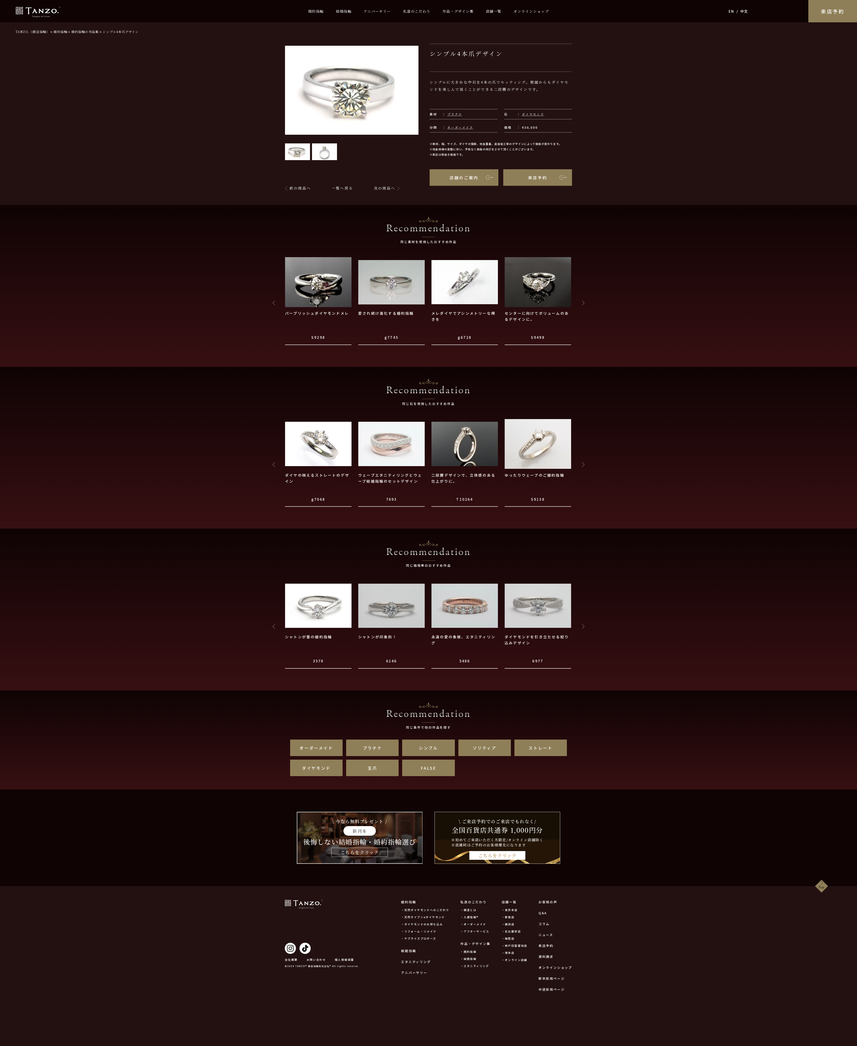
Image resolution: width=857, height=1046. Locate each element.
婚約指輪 (316, 11)
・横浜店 (508, 924)
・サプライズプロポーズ (418, 938)
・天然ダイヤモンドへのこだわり (425, 910)
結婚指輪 (344, 11)
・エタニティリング (474, 966)
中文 (744, 11)
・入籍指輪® (469, 917)
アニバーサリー (377, 11)
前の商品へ (300, 188)
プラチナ (454, 114)
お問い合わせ (316, 959)
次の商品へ (384, 188)
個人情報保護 (344, 959)
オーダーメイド (460, 127)
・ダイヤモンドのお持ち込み (422, 924)
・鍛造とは (468, 910)
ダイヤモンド (533, 114)
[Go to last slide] (274, 303)
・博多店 (508, 953)
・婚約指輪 (468, 951)
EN (731, 11)
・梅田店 (508, 938)
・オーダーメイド (473, 924)
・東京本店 (510, 910)
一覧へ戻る (342, 188)
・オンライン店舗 (514, 960)
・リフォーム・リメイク (418, 931)
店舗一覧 (493, 11)
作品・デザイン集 (458, 11)
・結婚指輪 (468, 959)
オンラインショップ (531, 11)
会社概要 (291, 959)
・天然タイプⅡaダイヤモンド (423, 917)
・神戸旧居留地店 (514, 945)
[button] (297, 152)
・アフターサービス (474, 931)
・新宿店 (508, 917)
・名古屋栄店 (511, 931)
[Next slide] (583, 303)
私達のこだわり (417, 11)
